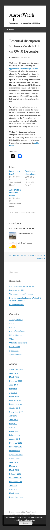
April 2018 (13, 392)
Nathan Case (14, 57)
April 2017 (13, 427)
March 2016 (14, 470)
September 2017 (15, 412)
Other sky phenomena (18, 342)
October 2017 (14, 408)
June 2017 (13, 419)
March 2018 (14, 396)
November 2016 (15, 446)
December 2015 (15, 477)
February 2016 (15, 473)
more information (28, 520)
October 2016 (14, 450)
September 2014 (15, 497)
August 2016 (14, 458)
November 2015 (15, 481)
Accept (25, 523)
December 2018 (15, 381)
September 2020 (15, 369)
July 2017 (13, 415)
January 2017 (14, 439)
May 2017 (13, 423)
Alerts (11, 323)
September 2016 (15, 454)
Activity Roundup (16, 319)
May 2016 (13, 466)
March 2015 (14, 493)
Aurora (12, 327)
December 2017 (15, 404)
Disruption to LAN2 (25, 233)
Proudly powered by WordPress (22, 512)
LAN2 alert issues (25, 243)
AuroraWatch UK (21, 17)
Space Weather (15, 354)
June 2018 (13, 384)
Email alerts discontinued (30, 172)
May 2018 (13, 388)
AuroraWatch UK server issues (15, 192)
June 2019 (13, 373)
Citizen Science (15, 335)
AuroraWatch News (27, 212)
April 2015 (13, 489)
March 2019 (14, 377)
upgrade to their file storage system (23, 68)
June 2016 (13, 462)
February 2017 (15, 435)
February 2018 (15, 400)
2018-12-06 (25, 57)
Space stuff (13, 350)
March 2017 (14, 431)
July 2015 (13, 485)
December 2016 (15, 443)
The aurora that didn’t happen (21, 294)
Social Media (14, 346)
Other (11, 339)
